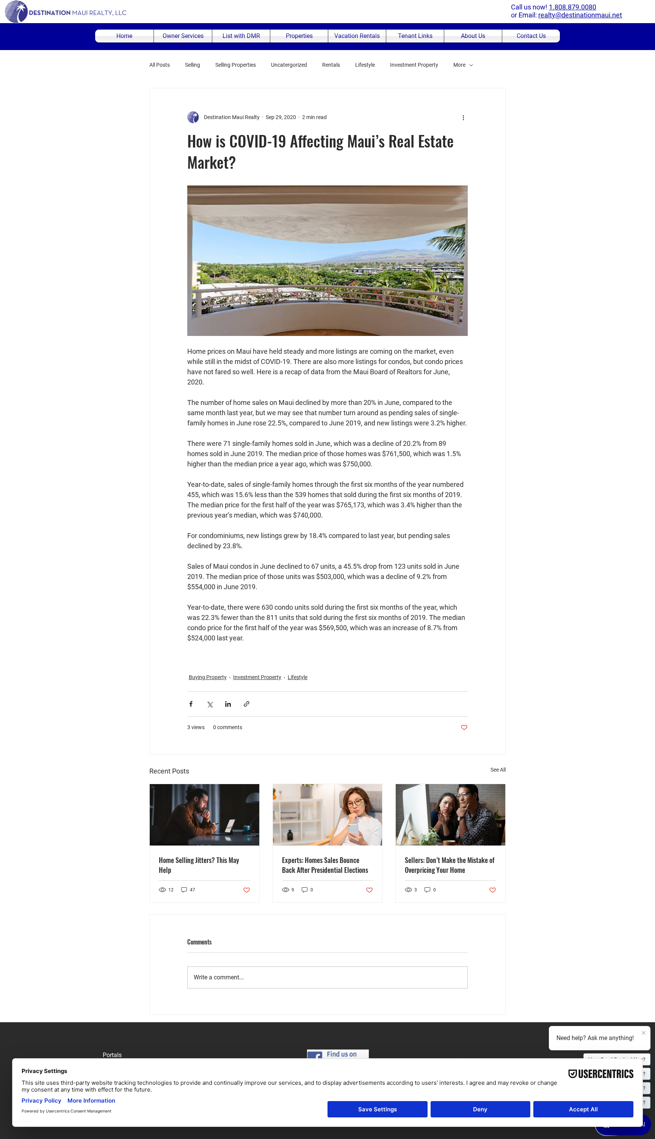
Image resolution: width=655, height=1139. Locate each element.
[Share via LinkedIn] (228, 704)
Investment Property (414, 65)
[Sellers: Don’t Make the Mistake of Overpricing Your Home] (450, 815)
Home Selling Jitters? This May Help (199, 865)
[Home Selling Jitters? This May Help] (204, 815)
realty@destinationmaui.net (580, 15)
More (459, 65)
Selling (192, 65)
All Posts (159, 65)
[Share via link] (246, 704)
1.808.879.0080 (572, 7)
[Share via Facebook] (190, 704)
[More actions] (463, 117)
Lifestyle (365, 65)
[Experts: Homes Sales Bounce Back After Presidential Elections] (327, 815)
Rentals (331, 65)
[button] (299, 36)
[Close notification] (644, 1033)
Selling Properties (235, 65)
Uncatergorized (289, 65)
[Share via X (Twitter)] (209, 704)
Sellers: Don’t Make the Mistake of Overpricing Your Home (449, 865)
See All (498, 770)
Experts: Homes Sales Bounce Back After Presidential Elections (325, 865)
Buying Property (208, 677)
